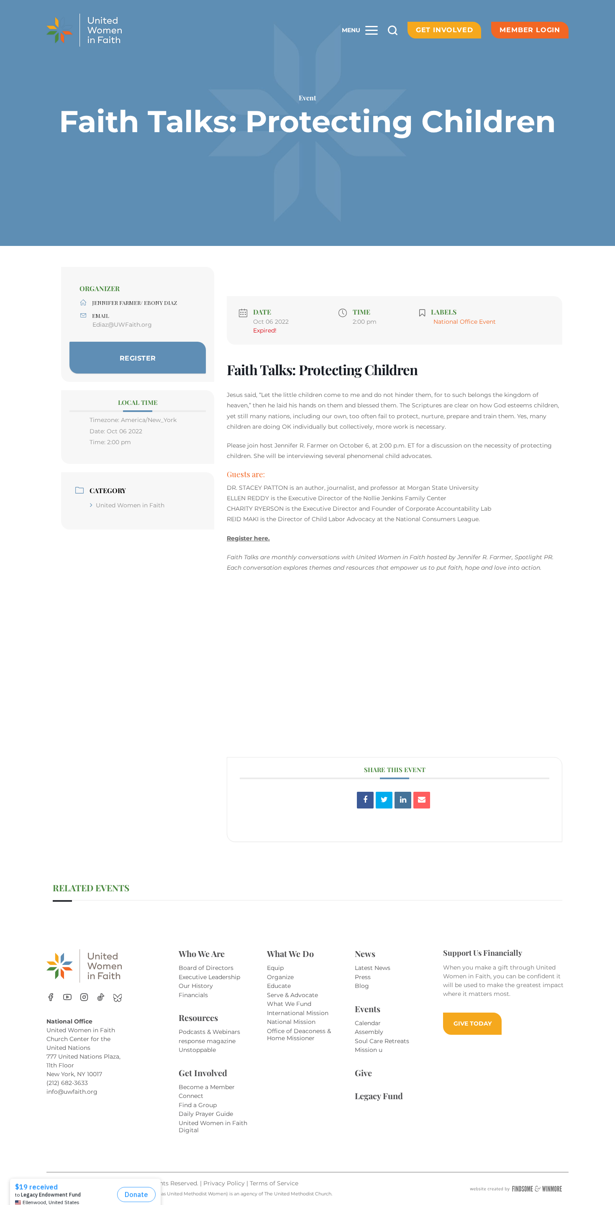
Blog (362, 986)
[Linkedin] (403, 800)
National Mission (291, 1022)
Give (363, 1072)
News (365, 953)
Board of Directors (206, 968)
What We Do (290, 953)
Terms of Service (274, 1183)
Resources (198, 1017)
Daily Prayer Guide (206, 1114)
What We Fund (289, 1004)
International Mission (297, 1013)
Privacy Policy (224, 1183)
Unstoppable (197, 1050)
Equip (275, 968)
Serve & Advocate (292, 995)
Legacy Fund (379, 1095)
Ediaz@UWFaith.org (122, 324)
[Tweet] (384, 800)
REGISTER (138, 358)
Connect (191, 1096)
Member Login (530, 30)
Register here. (248, 538)
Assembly (369, 1032)
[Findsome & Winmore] (516, 1188)
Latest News (372, 968)
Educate (279, 986)
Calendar (368, 1023)
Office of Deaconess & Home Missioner (299, 1034)
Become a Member (207, 1087)
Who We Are (202, 953)
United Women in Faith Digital (213, 1126)
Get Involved (444, 30)
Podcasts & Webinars (209, 1032)
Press (363, 977)
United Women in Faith (130, 505)
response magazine (207, 1041)
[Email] (421, 800)
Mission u (368, 1050)
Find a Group (198, 1105)
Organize (280, 977)
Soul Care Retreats (382, 1041)
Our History (196, 986)
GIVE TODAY (473, 1023)
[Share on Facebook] (365, 800)
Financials (193, 995)
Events (367, 1008)
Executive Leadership (209, 977)
